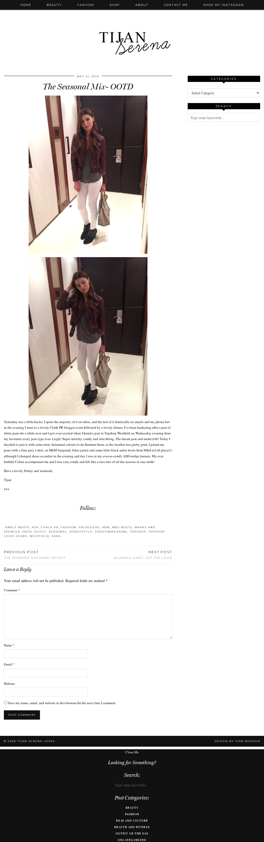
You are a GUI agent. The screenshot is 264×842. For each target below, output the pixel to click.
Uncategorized (132, 840)
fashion (68, 527)
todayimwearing (111, 531)
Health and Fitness (132, 827)
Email (9, 664)
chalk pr (50, 527)
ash (35, 527)
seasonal (58, 531)
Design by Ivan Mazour (237, 741)
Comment (12, 590)
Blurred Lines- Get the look (143, 555)
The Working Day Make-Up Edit (34, 555)
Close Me (132, 752)
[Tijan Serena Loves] (132, 30)
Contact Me (176, 5)
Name (9, 645)
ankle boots (17, 527)
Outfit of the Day (132, 833)
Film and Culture (132, 820)
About (141, 5)
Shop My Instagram (223, 5)
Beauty (54, 5)
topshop (138, 531)
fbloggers (89, 527)
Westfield (39, 536)
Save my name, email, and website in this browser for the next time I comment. (62, 703)
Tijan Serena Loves (36, 741)
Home (25, 5)
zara (56, 536)
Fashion (85, 5)
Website (9, 683)
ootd (27, 531)
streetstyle (81, 531)
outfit (40, 531)
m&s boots (122, 527)
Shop (115, 5)
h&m (106, 527)
